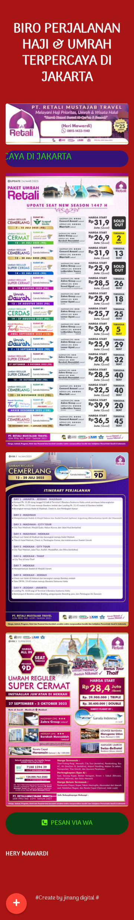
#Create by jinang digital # (67, 898)
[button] (15, 719)
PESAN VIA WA (70, 823)
